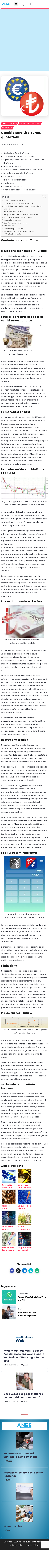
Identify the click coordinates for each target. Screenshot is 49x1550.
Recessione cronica (12, 176)
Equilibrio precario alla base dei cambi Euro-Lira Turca (23, 207)
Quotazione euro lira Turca (15, 200)
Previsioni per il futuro (13, 186)
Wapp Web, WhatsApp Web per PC (32, 1298)
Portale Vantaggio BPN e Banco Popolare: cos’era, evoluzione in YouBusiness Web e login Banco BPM (24, 1355)
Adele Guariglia (10, 1365)
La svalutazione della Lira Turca (18, 173)
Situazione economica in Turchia (18, 156)
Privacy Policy (16, 1545)
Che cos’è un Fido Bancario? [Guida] (27, 1314)
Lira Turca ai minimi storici (15, 180)
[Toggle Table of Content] (42, 197)
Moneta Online (13, 1526)
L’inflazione (8, 183)
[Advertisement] (24, 44)
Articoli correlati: (14, 234)
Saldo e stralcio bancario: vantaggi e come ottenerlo (21, 1455)
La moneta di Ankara (13, 166)
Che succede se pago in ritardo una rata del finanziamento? (23, 1395)
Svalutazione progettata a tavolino (19, 189)
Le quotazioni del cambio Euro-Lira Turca (22, 169)
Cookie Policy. (32, 1545)
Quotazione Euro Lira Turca (16, 153)
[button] (16, 4)
